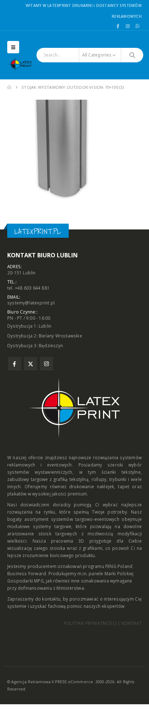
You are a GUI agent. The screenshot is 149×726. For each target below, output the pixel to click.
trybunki (118, 479)
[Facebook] (118, 26)
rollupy (98, 479)
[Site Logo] (21, 64)
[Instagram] (127, 26)
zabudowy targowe (27, 479)
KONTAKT (132, 623)
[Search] (132, 55)
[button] (13, 47)
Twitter (30, 363)
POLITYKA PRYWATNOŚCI (90, 623)
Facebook (14, 363)
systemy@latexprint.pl (31, 303)
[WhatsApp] (137, 26)
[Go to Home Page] (9, 87)
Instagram (46, 363)
